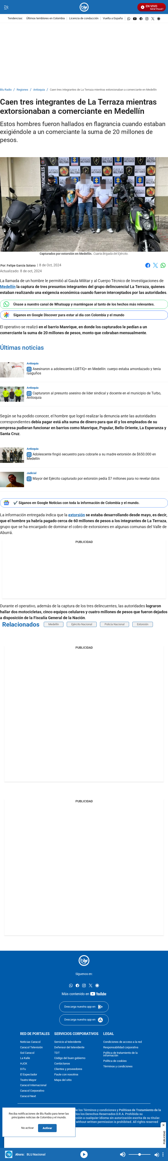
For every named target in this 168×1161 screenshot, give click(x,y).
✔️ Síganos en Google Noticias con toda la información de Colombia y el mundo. (76, 503)
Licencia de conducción (83, 18)
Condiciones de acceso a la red (122, 1042)
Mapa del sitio (63, 1080)
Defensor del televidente (69, 1047)
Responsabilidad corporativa (120, 1047)
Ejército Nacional (81, 624)
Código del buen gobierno (69, 1058)
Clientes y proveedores (68, 1069)
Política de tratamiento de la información (120, 1054)
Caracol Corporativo (32, 1090)
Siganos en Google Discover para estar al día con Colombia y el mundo (68, 315)
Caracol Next (28, 1096)
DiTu (23, 1069)
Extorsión (142, 624)
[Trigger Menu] (6, 7)
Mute (122, 1154)
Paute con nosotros (66, 1074)
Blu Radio (6, 89)
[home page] (84, 7)
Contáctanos (62, 1063)
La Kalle (25, 1058)
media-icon (84, 1154)
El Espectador (28, 1074)
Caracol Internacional (33, 1085)
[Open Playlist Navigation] (163, 1154)
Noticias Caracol (30, 1042)
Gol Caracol (27, 1053)
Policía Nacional (114, 624)
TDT (57, 1053)
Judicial (31, 473)
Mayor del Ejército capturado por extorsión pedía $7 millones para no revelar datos (96, 478)
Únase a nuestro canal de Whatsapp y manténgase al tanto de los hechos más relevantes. (84, 304)
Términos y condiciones (118, 1066)
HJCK (23, 1063)
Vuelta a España (113, 18)
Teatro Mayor (28, 1080)
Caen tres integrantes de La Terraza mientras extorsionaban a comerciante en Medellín (103, 89)
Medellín (53, 624)
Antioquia (39, 89)
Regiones (22, 89)
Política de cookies (115, 1061)
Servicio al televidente (67, 1042)
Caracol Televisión (31, 1047)
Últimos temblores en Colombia (45, 18)
